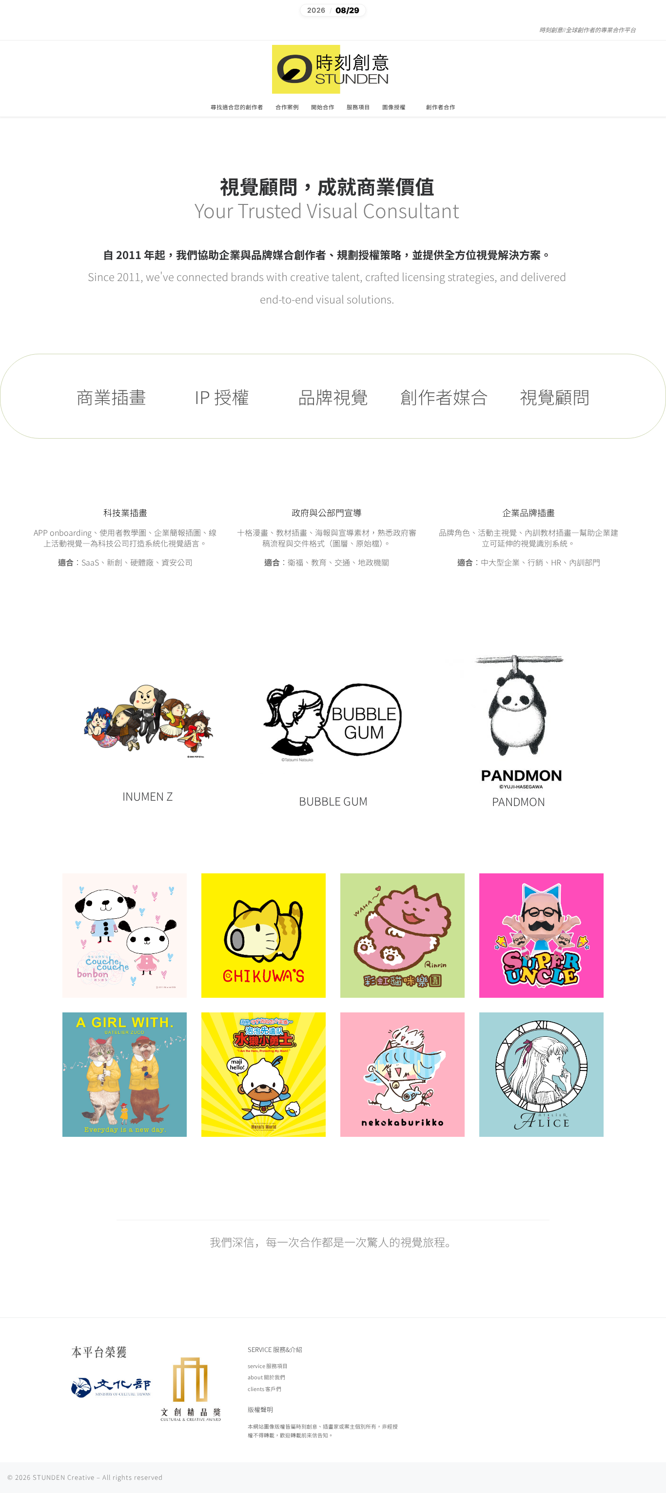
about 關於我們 (266, 1377)
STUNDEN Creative (64, 1477)
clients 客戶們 (264, 1388)
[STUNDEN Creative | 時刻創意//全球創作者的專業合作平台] (333, 68)
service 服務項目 (268, 1366)
